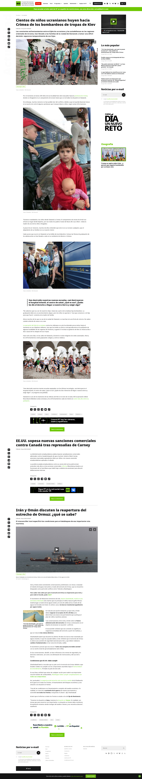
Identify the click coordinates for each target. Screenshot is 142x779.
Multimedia (73, 3)
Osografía (107, 144)
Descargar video (21, 86)
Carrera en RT (67, 758)
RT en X (28, 768)
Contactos (66, 751)
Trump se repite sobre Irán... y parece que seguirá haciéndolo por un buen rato (112, 165)
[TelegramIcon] (113, 3)
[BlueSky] (115, 3)
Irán (52, 720)
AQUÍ (49, 595)
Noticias (45, 3)
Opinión (66, 3)
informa (64, 466)
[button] (57, 62)
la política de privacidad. (112, 99)
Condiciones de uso (69, 760)
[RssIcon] (125, 753)
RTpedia (47, 758)
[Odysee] (111, 753)
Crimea (33, 414)
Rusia (71, 414)
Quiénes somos (68, 749)
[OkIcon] (118, 3)
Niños (46, 414)
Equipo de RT (83, 3)
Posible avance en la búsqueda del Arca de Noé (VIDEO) (112, 58)
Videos (47, 753)
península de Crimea (81, 96)
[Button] (90, 3)
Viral (51, 3)
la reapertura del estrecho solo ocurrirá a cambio (56, 680)
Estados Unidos (50, 483)
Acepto (111, 99)
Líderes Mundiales (49, 760)
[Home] (18, 3)
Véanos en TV (97, 3)
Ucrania (40, 414)
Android (85, 749)
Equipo (66, 753)
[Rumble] (107, 3)
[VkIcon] (105, 3)
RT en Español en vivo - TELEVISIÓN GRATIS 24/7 (113, 31)
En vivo (38, 3)
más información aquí (77, 776)
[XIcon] (110, 3)
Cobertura (66, 755)
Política (59, 483)
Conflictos (54, 414)
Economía (41, 483)
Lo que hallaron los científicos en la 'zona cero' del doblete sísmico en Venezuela (113, 73)
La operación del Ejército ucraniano (34, 325)
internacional (63, 414)
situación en (64, 700)
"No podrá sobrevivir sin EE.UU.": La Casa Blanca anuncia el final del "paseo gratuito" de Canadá (113, 65)
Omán (57, 720)
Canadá (33, 483)
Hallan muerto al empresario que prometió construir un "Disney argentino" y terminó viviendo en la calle (113, 80)
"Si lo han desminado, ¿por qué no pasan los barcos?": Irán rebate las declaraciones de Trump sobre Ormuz (33, 626)
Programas (57, 3)
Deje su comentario (57, 429)
